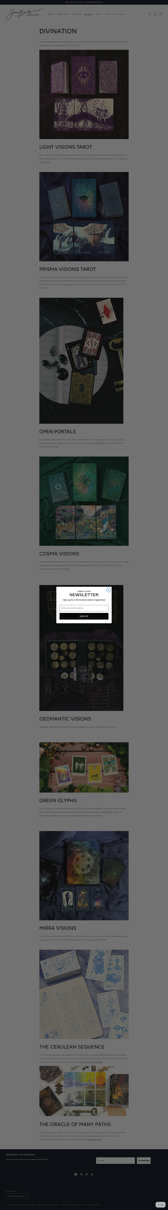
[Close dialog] (108, 590)
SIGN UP (84, 616)
